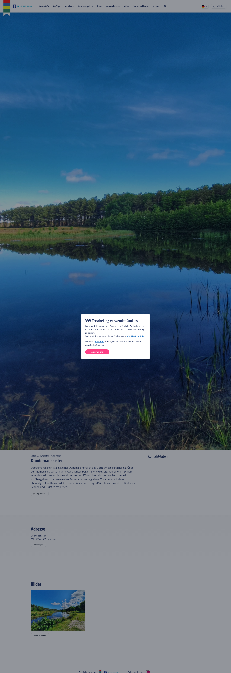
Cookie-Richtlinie (135, 336)
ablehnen (99, 341)
